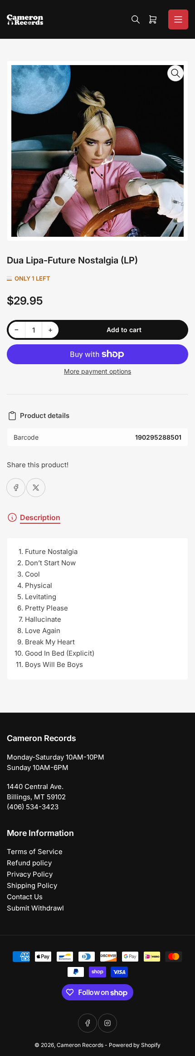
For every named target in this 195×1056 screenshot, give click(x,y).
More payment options (97, 371)
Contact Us (25, 896)
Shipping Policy (32, 885)
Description (40, 517)
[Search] (136, 19)
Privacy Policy (30, 874)
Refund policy (29, 863)
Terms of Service (35, 851)
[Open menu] (178, 19)
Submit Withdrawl (35, 908)
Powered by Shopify (135, 1045)
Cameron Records (80, 1045)
